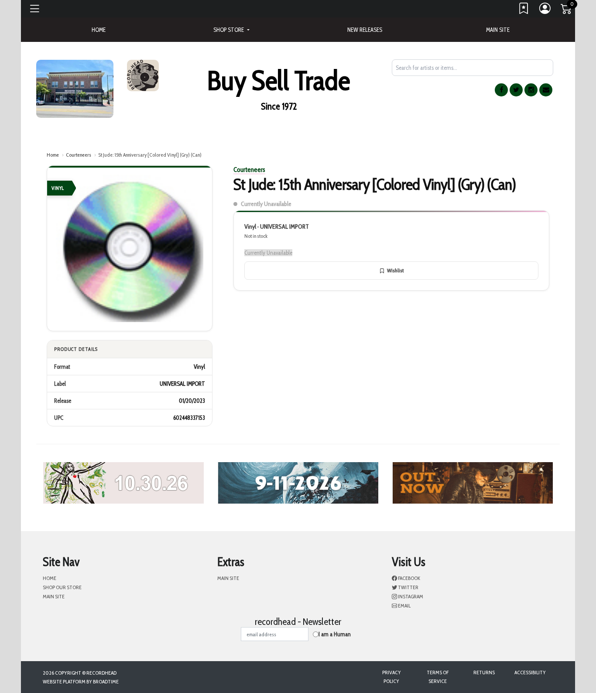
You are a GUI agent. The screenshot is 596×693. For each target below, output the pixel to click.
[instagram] (531, 89)
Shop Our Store (62, 587)
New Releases (364, 29)
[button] (231, 30)
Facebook (408, 578)
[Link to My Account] (545, 10)
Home (53, 154)
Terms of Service (438, 676)
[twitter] (516, 89)
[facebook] (501, 89)
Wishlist (395, 270)
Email (404, 605)
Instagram (410, 596)
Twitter (407, 587)
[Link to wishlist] (524, 10)
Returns (484, 672)
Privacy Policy (391, 676)
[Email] (545, 89)
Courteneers (78, 154)
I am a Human (335, 634)
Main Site (498, 29)
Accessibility (530, 672)
